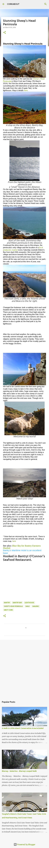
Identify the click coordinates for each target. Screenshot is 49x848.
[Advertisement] (24, 668)
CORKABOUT (13, 4)
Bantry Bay (17, 602)
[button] (4, 32)
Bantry (7, 602)
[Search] (45, 4)
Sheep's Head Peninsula (13, 606)
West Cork (8, 610)
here (26, 90)
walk (28, 606)
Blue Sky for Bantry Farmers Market (22, 546)
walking (35, 606)
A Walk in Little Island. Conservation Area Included (22, 728)
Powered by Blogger (26, 844)
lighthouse (29, 602)
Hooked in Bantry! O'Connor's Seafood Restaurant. (24, 557)
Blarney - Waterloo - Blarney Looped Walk (19, 771)
